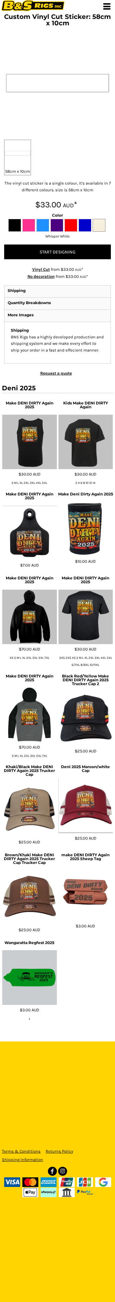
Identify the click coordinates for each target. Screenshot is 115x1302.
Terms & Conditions (21, 1151)
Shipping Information (22, 1159)
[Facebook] (52, 1171)
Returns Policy (59, 1151)
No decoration (41, 276)
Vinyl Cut (41, 269)
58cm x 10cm (17, 171)
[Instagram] (62, 1171)
